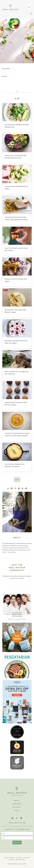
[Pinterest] (18, 488)
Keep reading (11, 552)
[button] (28, 7)
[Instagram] (15, 488)
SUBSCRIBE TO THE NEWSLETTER (17, 829)
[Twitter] (26, 488)
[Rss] (22, 488)
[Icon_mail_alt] (8, 488)
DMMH (24, 863)
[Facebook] (11, 488)
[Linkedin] (21, 818)
